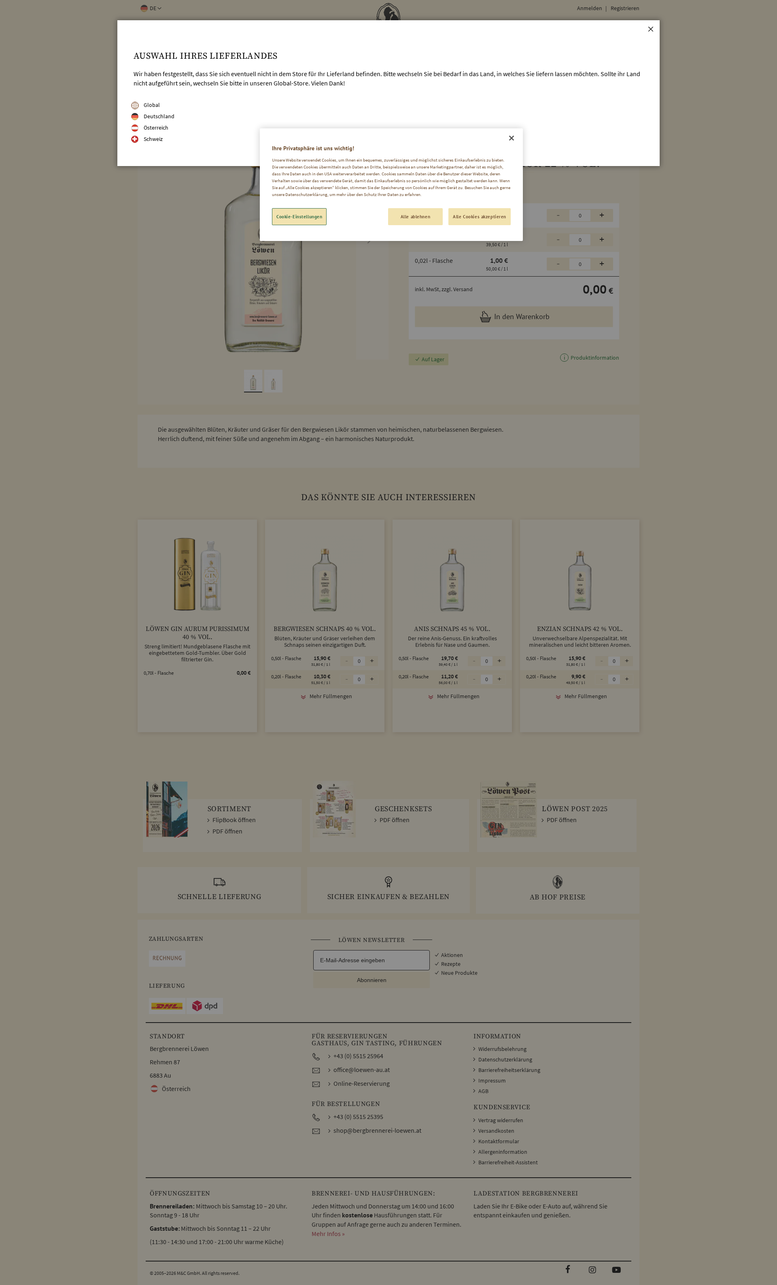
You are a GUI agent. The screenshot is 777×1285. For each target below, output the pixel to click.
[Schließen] (511, 138)
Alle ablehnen (415, 216)
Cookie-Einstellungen (299, 216)
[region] (391, 184)
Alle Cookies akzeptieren (479, 216)
